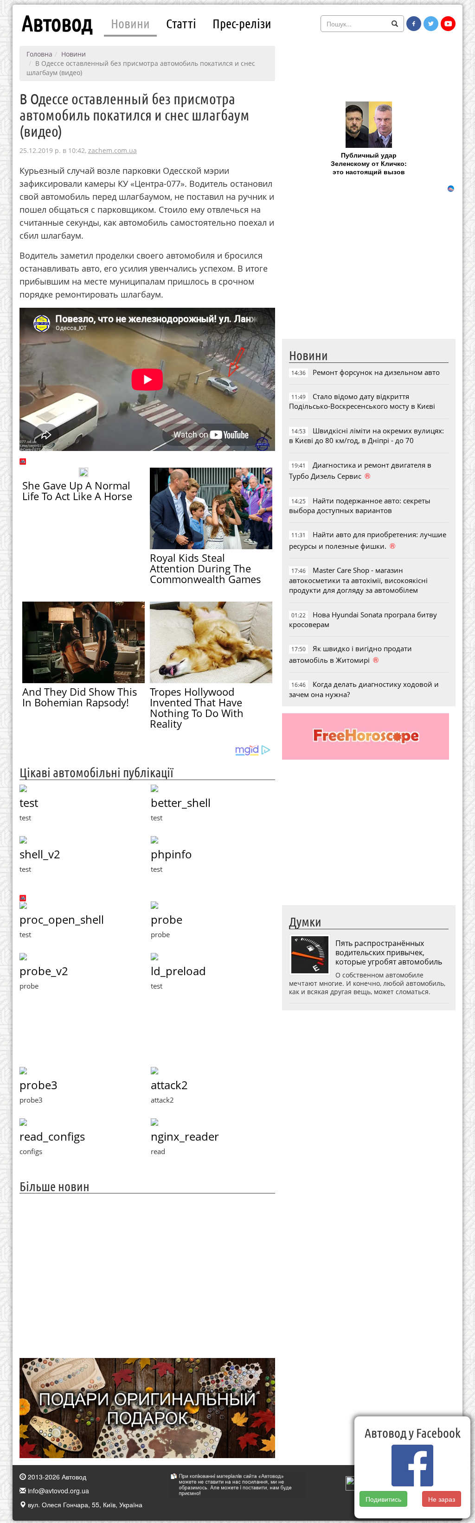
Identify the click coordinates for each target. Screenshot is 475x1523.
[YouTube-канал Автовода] (448, 23)
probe (166, 919)
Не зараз (441, 1499)
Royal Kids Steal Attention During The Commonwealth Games (205, 568)
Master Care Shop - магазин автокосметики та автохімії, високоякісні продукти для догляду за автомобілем (358, 580)
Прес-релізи (241, 23)
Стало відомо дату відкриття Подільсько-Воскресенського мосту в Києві (362, 401)
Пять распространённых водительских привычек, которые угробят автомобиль (388, 952)
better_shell (181, 802)
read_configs (52, 1136)
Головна (39, 54)
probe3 (38, 1085)
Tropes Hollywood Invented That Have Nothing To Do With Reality (197, 707)
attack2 (169, 1085)
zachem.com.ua (112, 150)
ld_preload (178, 971)
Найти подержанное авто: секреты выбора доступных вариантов (359, 505)
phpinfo (171, 854)
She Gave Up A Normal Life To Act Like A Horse (77, 490)
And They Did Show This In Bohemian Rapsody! (79, 697)
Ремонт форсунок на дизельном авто (376, 372)
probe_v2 (43, 971)
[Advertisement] (147, 1274)
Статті (181, 23)
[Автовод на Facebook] (413, 23)
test (28, 802)
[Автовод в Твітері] (431, 23)
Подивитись (383, 1499)
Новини (130, 23)
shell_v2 (39, 854)
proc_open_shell (61, 919)
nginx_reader (185, 1136)
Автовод (57, 23)
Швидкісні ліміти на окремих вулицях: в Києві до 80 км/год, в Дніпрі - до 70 (366, 435)
